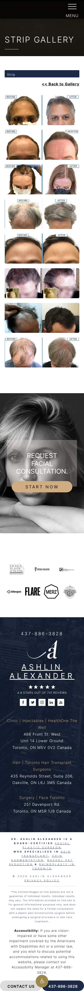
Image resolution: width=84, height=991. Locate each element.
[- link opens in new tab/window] (70, 591)
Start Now (42, 487)
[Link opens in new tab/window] (17, 568)
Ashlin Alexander (42, 671)
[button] (42, 981)
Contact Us (21, 986)
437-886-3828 (42, 633)
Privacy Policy (42, 880)
